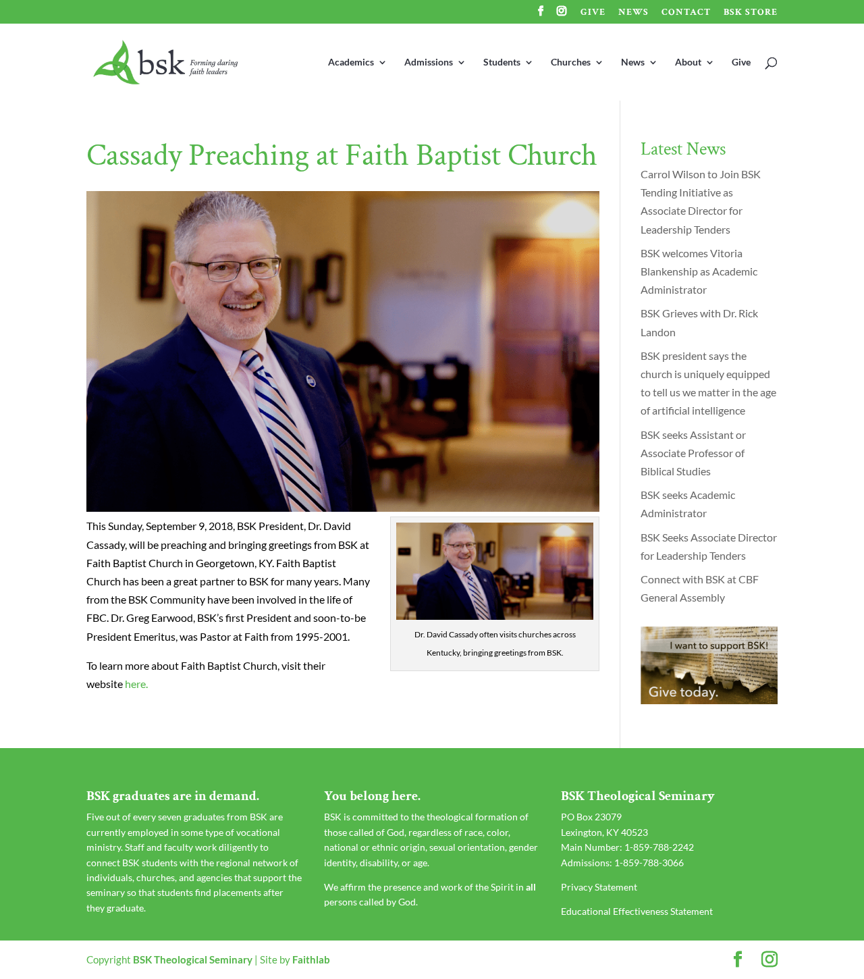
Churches (571, 62)
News (633, 12)
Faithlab (311, 959)
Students (501, 62)
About (688, 62)
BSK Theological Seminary (192, 959)
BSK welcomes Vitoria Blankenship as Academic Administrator (699, 271)
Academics (351, 62)
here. (136, 683)
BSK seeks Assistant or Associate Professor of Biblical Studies (693, 452)
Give (592, 12)
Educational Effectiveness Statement (637, 911)
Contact (686, 12)
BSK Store (751, 12)
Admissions (428, 62)
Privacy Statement (599, 887)
